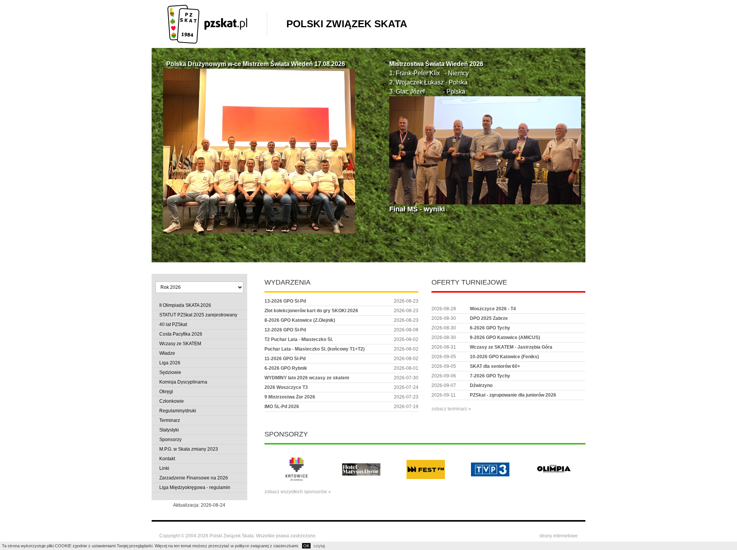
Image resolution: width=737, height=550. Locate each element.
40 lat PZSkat (173, 324)
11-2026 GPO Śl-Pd (285, 358)
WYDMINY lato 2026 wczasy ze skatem (306, 377)
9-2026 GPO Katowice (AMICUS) (505, 337)
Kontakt (167, 458)
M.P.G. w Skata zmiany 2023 (188, 449)
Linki (164, 468)
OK (306, 545)
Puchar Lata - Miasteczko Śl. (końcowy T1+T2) (314, 349)
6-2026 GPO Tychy (490, 328)
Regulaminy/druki (177, 410)
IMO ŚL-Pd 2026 (281, 406)
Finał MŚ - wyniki (417, 209)
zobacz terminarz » (451, 409)
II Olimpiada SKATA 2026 (185, 305)
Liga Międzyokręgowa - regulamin (194, 487)
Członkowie (171, 401)
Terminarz (169, 420)
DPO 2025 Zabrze (489, 318)
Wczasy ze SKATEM (180, 343)
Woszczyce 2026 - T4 (493, 308)
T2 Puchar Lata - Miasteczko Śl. (298, 339)
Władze (167, 353)
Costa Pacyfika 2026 (180, 334)
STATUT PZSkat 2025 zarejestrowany (198, 315)
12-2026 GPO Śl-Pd (285, 330)
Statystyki (169, 430)
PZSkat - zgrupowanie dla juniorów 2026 (513, 395)
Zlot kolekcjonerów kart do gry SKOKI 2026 (311, 310)
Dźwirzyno (481, 385)
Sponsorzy (170, 439)
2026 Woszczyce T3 (286, 387)
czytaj (319, 545)
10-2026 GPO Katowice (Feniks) (504, 356)
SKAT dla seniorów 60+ (495, 366)
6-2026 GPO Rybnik (285, 368)
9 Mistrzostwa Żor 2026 (289, 397)
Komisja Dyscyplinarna (183, 382)
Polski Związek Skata (346, 24)
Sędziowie (170, 372)
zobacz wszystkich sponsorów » (297, 491)
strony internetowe (558, 535)
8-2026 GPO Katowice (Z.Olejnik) (299, 320)
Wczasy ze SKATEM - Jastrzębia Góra (511, 347)
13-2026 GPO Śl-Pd (285, 301)
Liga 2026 (169, 363)
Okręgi (166, 391)
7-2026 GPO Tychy (490, 376)
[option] (296, 469)
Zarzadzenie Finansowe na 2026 (193, 478)
